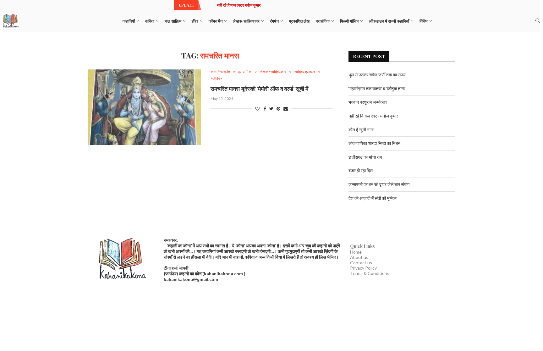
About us (359, 257)
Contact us (361, 262)
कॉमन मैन (215, 21)
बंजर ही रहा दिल (360, 170)
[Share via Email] (285, 108)
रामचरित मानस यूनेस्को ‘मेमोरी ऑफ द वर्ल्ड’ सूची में (259, 88)
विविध (424, 21)
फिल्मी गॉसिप (349, 21)
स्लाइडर (216, 78)
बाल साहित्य (173, 21)
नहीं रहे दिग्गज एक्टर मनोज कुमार (239, 5)
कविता (149, 21)
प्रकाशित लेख (299, 21)
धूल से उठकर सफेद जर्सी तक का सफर (377, 74)
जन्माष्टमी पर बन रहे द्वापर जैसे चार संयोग (378, 184)
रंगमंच (274, 21)
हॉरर (195, 21)
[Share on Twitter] (271, 108)
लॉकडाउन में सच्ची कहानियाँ (389, 21)
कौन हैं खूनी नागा (361, 129)
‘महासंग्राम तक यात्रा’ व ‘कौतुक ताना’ (377, 88)
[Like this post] (257, 108)
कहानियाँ (129, 21)
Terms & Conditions (369, 273)
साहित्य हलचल (304, 71)
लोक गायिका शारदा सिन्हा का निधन (374, 143)
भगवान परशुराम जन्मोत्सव (367, 102)
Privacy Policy (363, 268)
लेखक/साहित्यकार (246, 21)
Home (356, 252)
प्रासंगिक (323, 21)
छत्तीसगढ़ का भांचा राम (365, 157)
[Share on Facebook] (265, 108)
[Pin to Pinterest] (278, 108)
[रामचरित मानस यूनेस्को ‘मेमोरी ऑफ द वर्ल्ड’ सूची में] (144, 107)
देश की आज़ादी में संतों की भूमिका (372, 198)
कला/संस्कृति (220, 71)
